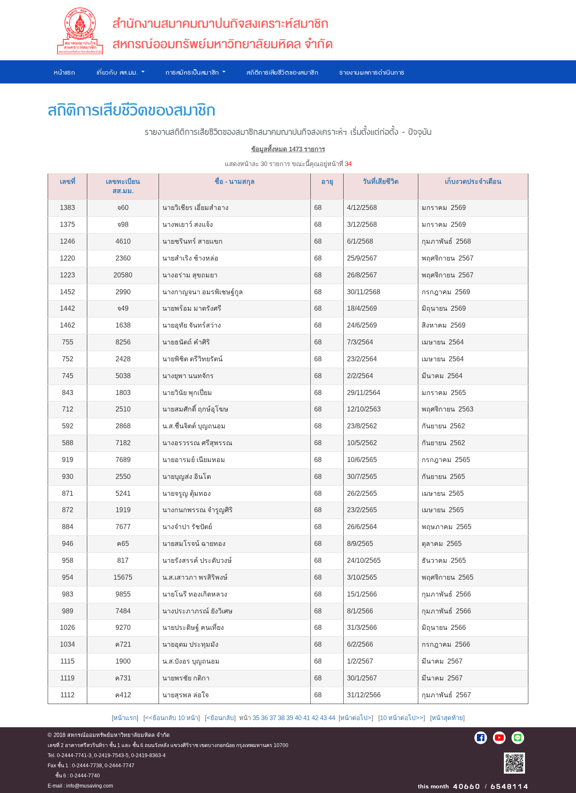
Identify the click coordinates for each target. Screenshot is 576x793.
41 (306, 717)
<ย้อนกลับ (220, 717)
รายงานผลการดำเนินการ (372, 73)
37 (272, 717)
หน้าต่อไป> (355, 717)
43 (323, 717)
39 (289, 717)
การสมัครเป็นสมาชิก (194, 73)
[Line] (517, 737)
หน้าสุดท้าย (447, 717)
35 (256, 717)
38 (281, 717)
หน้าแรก (64, 73)
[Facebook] (480, 737)
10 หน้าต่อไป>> (401, 717)
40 (298, 717)
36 (264, 717)
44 (331, 717)
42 (315, 717)
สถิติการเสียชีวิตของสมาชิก (282, 73)
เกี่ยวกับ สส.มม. (118, 73)
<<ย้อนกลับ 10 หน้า (171, 717)
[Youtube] (499, 737)
